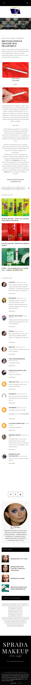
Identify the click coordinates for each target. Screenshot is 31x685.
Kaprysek (12, 347)
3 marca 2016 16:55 (24, 382)
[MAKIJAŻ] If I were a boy (19, 559)
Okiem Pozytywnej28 (15, 316)
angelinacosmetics (15, 435)
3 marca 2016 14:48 (21, 282)
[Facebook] (15, 494)
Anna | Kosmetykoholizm (17, 359)
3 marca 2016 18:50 (22, 394)
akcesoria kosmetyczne (12, 621)
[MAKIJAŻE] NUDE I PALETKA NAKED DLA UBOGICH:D (18, 568)
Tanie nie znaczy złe (15, 611)
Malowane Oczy (14, 382)
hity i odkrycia (23, 604)
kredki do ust (13, 188)
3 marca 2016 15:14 (18, 331)
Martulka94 (13, 407)
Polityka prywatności (15, 661)
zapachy (25, 618)
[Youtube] (20, 494)
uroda (23, 621)
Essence (12, 38)
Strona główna (8, 21)
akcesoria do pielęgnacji (15, 625)
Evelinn (11, 331)
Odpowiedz (12, 293)
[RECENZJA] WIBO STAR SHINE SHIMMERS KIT (19, 588)
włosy (18, 618)
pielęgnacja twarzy (15, 608)
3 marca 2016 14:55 (21, 298)
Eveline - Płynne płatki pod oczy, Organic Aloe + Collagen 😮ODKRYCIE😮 (15, 269)
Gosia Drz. (12, 282)
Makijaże (13, 604)
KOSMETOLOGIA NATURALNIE (14, 455)
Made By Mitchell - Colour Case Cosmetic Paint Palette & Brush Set (15, 219)
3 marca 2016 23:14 (23, 456)
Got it (19, 683)
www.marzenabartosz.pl (16, 423)
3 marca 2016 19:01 (21, 407)
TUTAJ (7, 160)
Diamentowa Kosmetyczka (17, 370)
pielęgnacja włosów (15, 615)
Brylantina (12, 298)
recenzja (21, 188)
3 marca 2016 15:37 (20, 347)
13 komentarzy (20, 38)
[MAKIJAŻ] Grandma (17, 578)
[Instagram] (10, 494)
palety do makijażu (8, 618)
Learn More (13, 683)
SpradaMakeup (15, 647)
